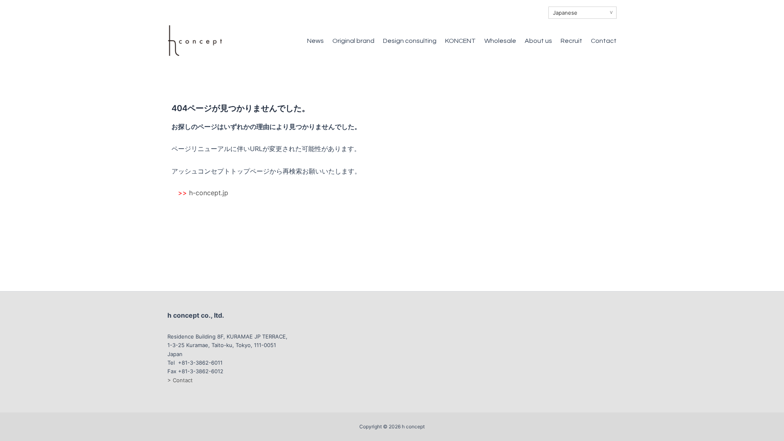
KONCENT (460, 41)
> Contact (180, 380)
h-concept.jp (208, 193)
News (315, 41)
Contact (604, 41)
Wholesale (500, 41)
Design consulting (410, 41)
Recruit (571, 41)
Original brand (353, 41)
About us (538, 41)
